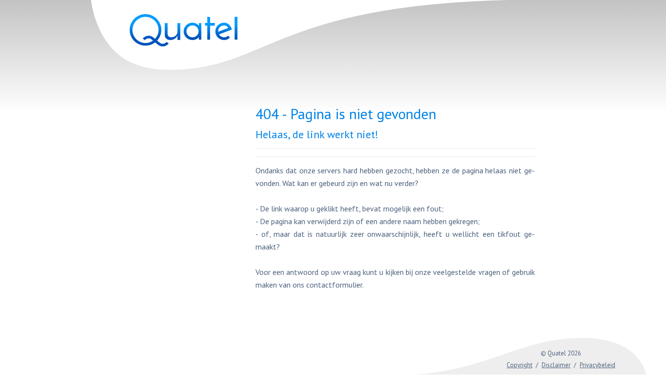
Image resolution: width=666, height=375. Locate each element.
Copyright (519, 365)
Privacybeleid (597, 365)
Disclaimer (556, 365)
